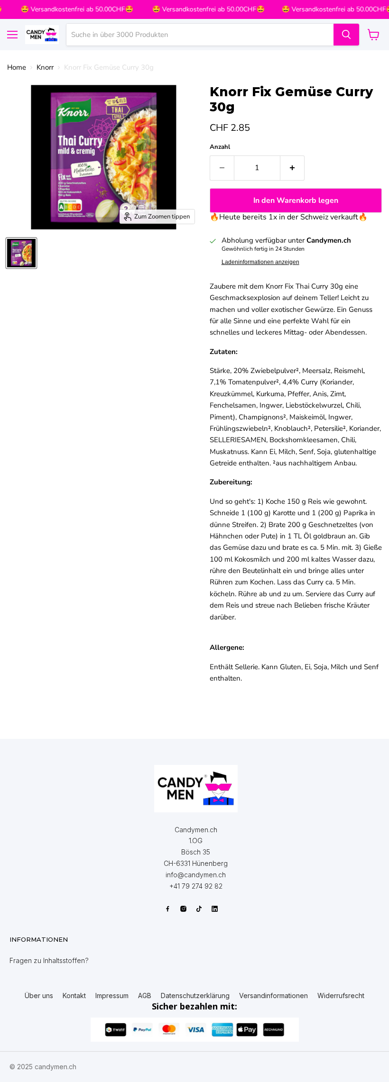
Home (16, 68)
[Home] (196, 788)
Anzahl (220, 147)
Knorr (45, 68)
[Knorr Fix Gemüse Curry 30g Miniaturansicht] (21, 253)
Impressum (112, 996)
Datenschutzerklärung (195, 996)
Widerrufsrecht (340, 996)
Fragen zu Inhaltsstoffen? (49, 960)
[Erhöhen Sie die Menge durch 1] (292, 167)
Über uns (39, 996)
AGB (144, 996)
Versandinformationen (273, 996)
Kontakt (74, 996)
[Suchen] (346, 34)
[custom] (168, 909)
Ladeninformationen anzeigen (260, 262)
